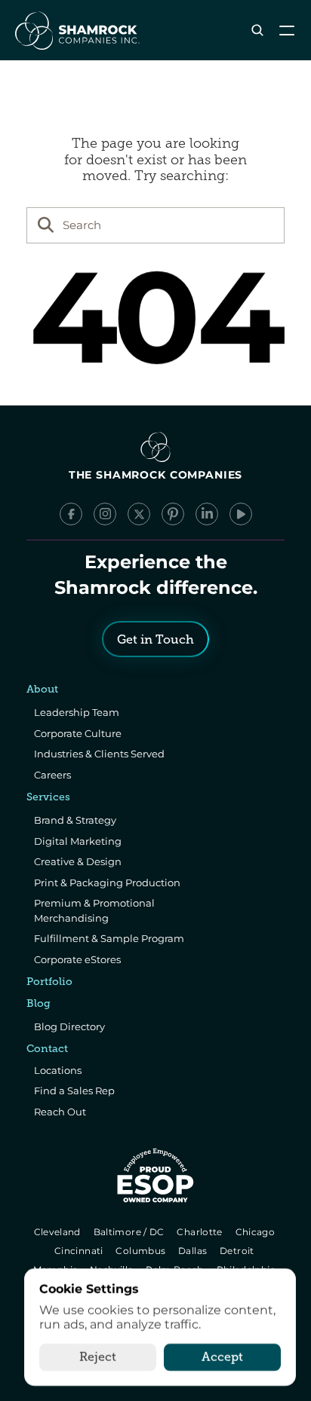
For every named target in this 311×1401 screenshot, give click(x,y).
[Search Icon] (257, 30)
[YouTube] (240, 514)
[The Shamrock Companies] (76, 30)
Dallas (193, 1250)
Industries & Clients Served (99, 754)
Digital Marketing (78, 841)
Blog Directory (69, 1026)
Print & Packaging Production (107, 882)
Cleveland (58, 1231)
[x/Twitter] (139, 514)
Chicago (256, 1231)
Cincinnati (79, 1250)
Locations (58, 1070)
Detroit (237, 1250)
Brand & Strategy (75, 820)
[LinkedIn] (207, 514)
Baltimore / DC (130, 1231)
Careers (52, 775)
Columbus (142, 1250)
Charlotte (201, 1231)
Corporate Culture (78, 733)
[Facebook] (71, 514)
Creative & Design (78, 861)
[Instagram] (105, 514)
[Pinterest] (173, 514)
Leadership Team (76, 712)
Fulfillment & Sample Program (109, 938)
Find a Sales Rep (74, 1090)
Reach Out (60, 1112)
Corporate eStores (77, 959)
